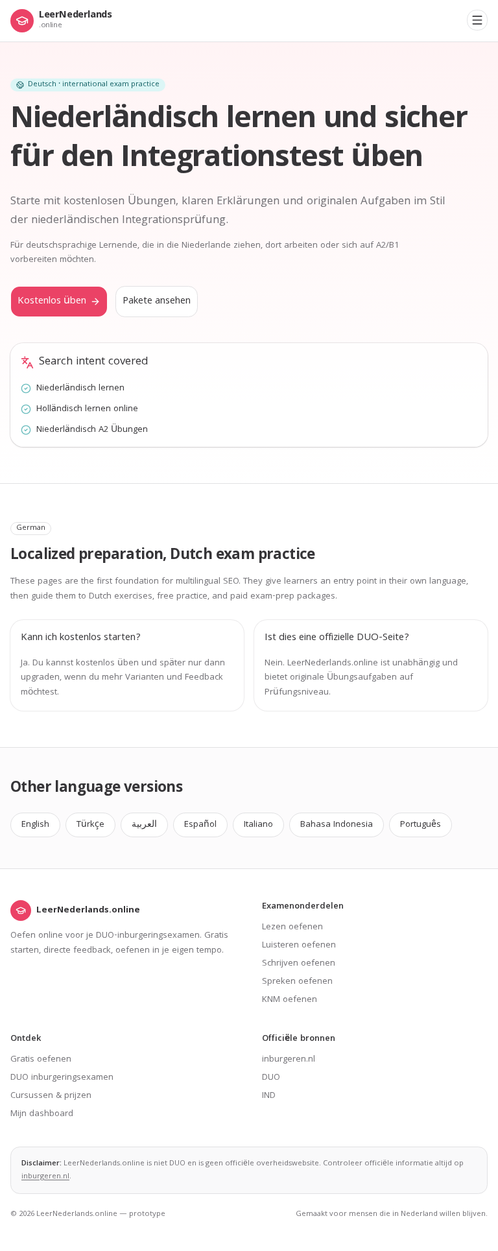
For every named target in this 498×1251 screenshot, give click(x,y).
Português (420, 825)
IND (269, 1096)
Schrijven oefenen (298, 964)
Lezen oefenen (292, 927)
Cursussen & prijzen (50, 1096)
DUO (271, 1078)
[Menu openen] (477, 20)
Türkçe (90, 825)
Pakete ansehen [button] (157, 301)
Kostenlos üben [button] (52, 301)
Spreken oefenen (297, 982)
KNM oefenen (289, 1000)
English (35, 825)
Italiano (258, 825)
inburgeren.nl (288, 1060)
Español (200, 825)
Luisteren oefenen (299, 945)
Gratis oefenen (40, 1060)
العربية (144, 825)
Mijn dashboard (41, 1114)
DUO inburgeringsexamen (61, 1078)
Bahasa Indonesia (336, 825)
